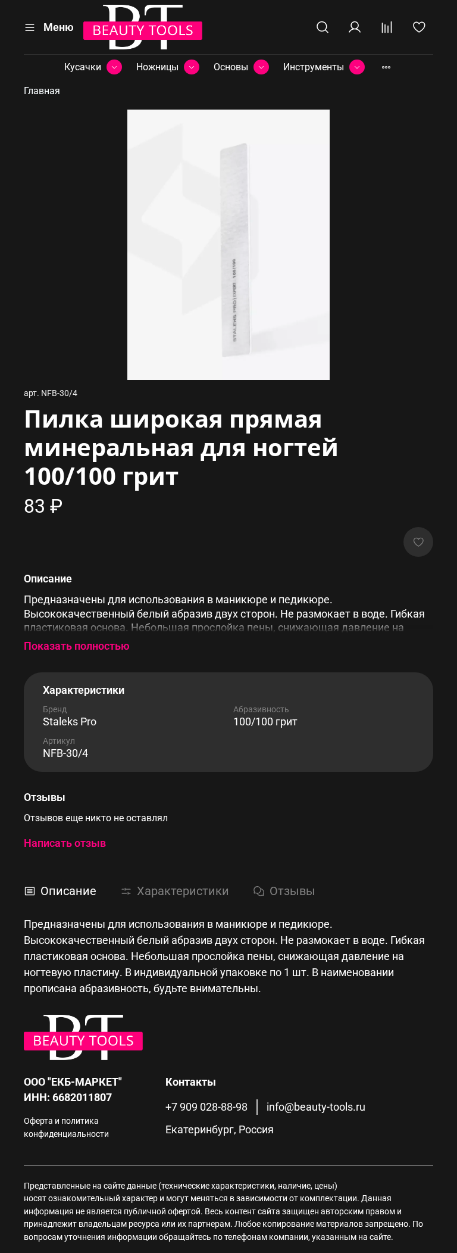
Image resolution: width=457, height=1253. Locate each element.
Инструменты (313, 67)
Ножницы (157, 67)
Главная (42, 90)
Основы (231, 67)
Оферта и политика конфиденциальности (66, 1127)
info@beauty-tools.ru (316, 1107)
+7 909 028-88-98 (206, 1107)
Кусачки (82, 67)
